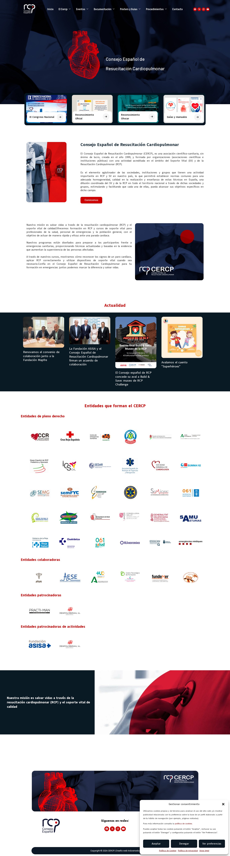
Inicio (50, 9)
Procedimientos (155, 9)
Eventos (80, 9)
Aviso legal (204, 850)
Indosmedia (134, 850)
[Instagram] (203, 9)
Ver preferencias (211, 843)
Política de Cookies (167, 850)
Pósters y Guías (128, 9)
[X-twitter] (199, 9)
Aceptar (156, 843)
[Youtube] (208, 9)
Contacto (177, 9)
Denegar (184, 843)
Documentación (102, 9)
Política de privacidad (188, 850)
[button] (223, 804)
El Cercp (63, 9)
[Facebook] (195, 9)
